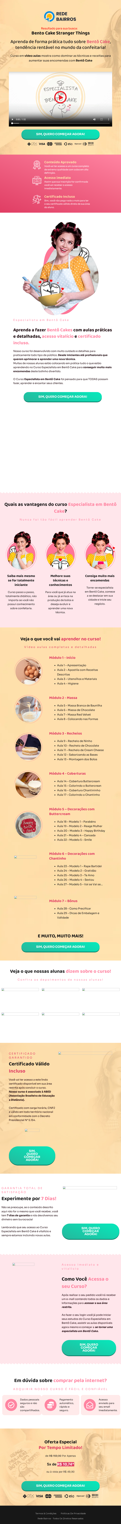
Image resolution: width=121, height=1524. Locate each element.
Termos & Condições (45, 1513)
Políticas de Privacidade (73, 1513)
